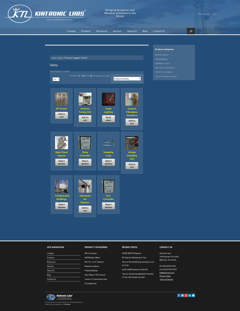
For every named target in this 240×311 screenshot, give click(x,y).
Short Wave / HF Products (165, 68)
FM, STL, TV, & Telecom (164, 72)
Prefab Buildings (161, 59)
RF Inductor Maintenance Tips (134, 257)
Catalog (71, 31)
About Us (132, 31)
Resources (101, 31)
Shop (60, 57)
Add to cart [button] (61, 115)
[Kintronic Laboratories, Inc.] (46, 13)
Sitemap (67, 304)
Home (54, 57)
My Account (204, 14)
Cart (214, 14)
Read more (108, 118)
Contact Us (159, 31)
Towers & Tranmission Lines (166, 76)
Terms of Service (166, 279)
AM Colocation (91, 253)
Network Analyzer (162, 55)
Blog (144, 31)
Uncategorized (90, 283)
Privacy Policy (165, 276)
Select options (61, 162)
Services (117, 31)
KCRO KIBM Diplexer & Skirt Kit (135, 269)
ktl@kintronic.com (167, 273)
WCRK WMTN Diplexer (131, 253)
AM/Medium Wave (162, 63)
